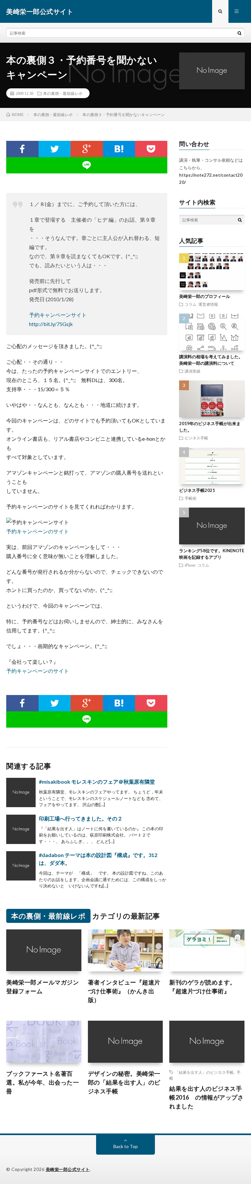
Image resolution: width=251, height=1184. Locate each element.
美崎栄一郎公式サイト (68, 1169)
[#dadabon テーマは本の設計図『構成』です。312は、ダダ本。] (21, 866)
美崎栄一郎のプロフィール (204, 296)
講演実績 (192, 371)
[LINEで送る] (86, 165)
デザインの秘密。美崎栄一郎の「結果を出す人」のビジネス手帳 (124, 1082)
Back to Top (125, 1146)
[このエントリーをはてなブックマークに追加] (119, 149)
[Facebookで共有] (22, 149)
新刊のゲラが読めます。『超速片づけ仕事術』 (202, 987)
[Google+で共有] (87, 149)
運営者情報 (208, 304)
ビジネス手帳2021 (197, 490)
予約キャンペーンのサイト (37, 531)
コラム (190, 304)
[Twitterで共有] (55, 149)
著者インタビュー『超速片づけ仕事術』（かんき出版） (124, 991)
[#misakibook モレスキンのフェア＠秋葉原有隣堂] (21, 792)
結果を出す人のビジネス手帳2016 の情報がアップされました (206, 1097)
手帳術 (190, 498)
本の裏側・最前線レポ (62, 93)
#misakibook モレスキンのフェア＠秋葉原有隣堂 (97, 781)
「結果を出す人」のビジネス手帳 (204, 1072)
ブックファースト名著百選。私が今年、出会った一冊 (42, 1082)
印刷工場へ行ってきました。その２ (81, 818)
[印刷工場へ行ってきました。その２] (21, 829)
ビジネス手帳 (196, 438)
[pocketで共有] (151, 149)
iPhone (190, 565)
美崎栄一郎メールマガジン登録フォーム (42, 987)
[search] (239, 33)
